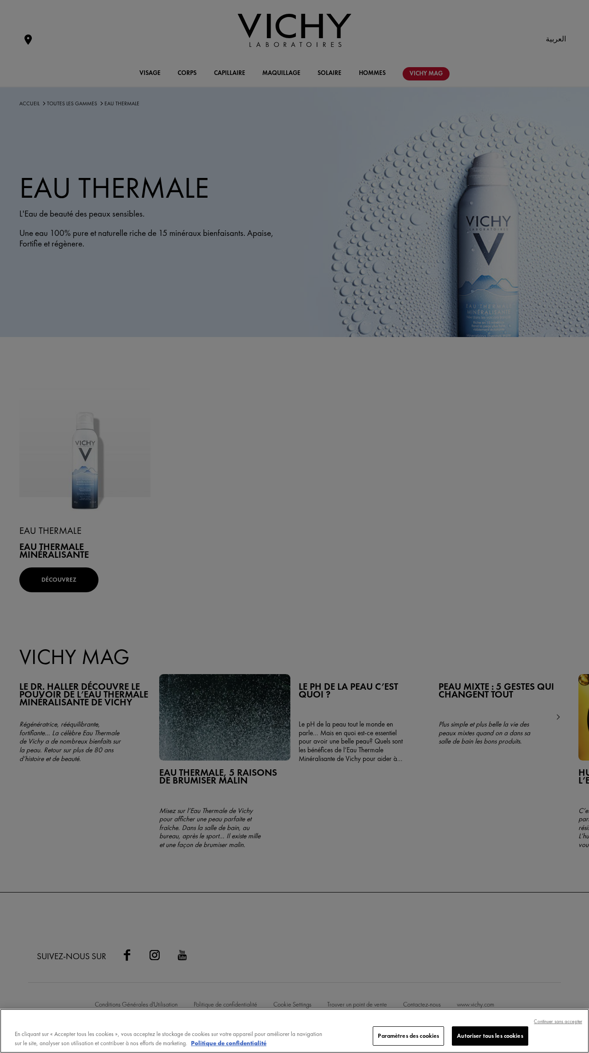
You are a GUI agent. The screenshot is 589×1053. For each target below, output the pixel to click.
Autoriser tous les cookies (490, 1036)
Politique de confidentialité (228, 1043)
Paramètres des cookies (408, 1036)
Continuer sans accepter (558, 1021)
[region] (294, 1031)
